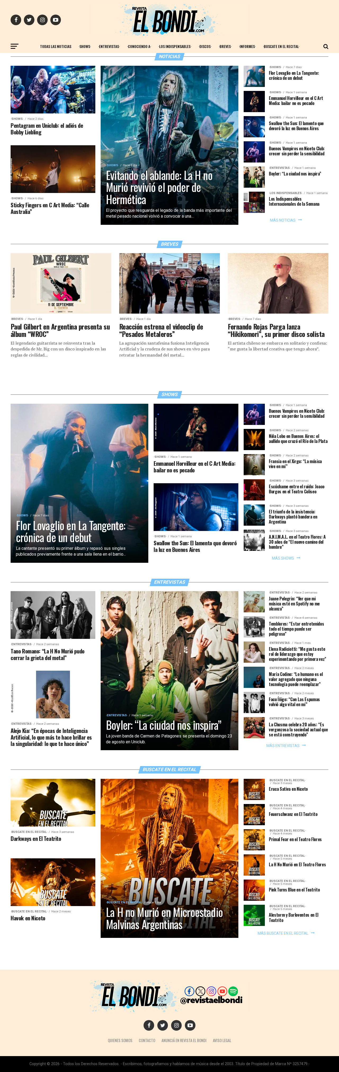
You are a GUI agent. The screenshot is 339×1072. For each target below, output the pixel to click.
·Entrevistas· (109, 46)
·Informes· (247, 46)
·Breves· (225, 46)
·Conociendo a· (139, 46)
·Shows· (85, 46)
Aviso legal (222, 1040)
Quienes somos (120, 1040)
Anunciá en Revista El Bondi (184, 1040)
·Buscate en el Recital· (281, 46)
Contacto (147, 1040)
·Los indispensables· (174, 46)
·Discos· (205, 46)
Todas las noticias (55, 46)
